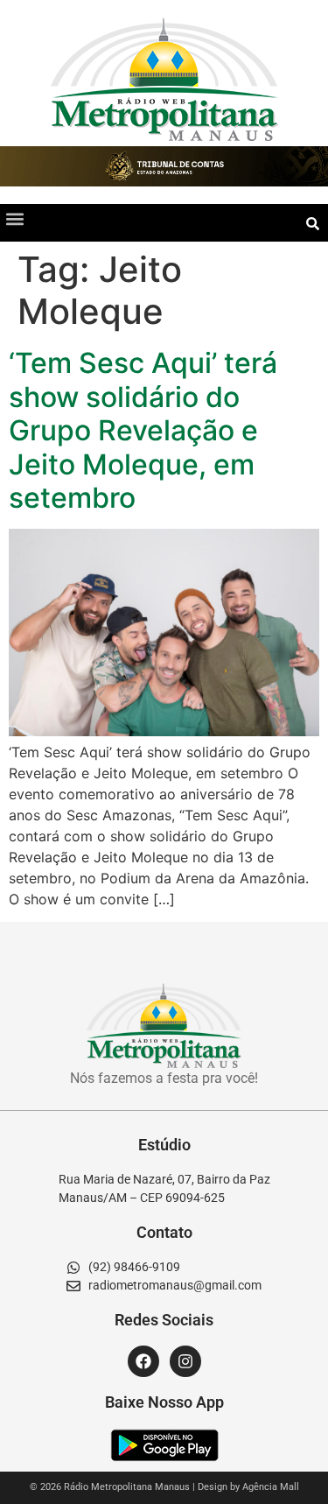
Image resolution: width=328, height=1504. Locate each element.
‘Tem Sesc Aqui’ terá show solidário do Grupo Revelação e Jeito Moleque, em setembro (143, 430)
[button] (14, 218)
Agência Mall (270, 1487)
